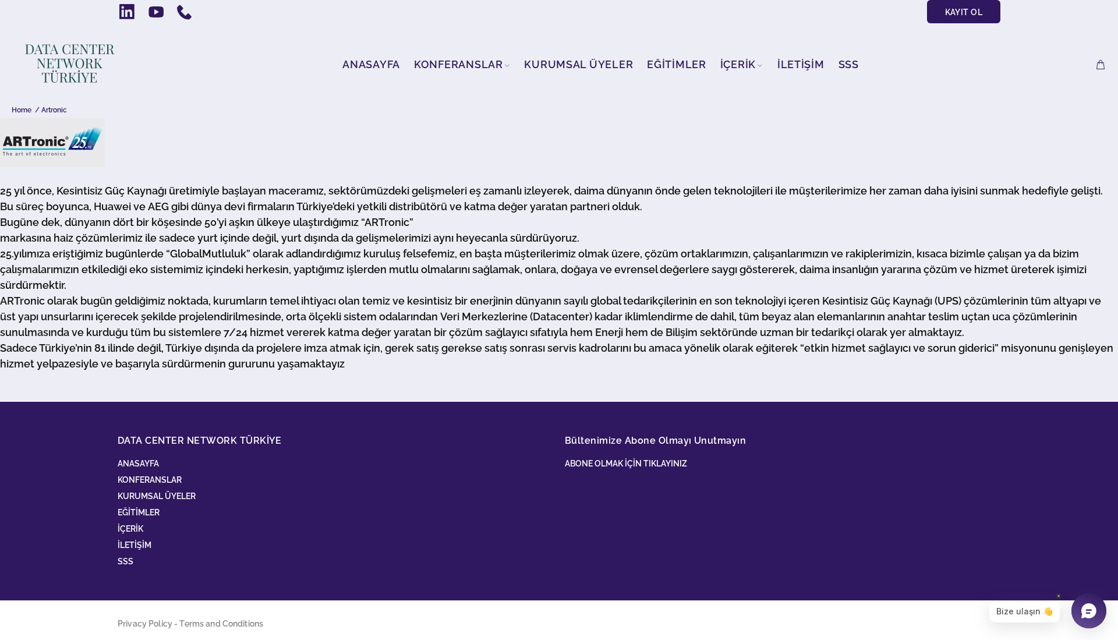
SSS (125, 561)
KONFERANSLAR (150, 480)
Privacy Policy (145, 623)
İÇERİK (130, 528)
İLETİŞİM (134, 545)
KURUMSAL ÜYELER (157, 496)
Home (21, 110)
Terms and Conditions (221, 623)
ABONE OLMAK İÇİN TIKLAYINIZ (626, 463)
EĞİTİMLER (139, 512)
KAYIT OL (963, 12)
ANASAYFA (138, 463)
